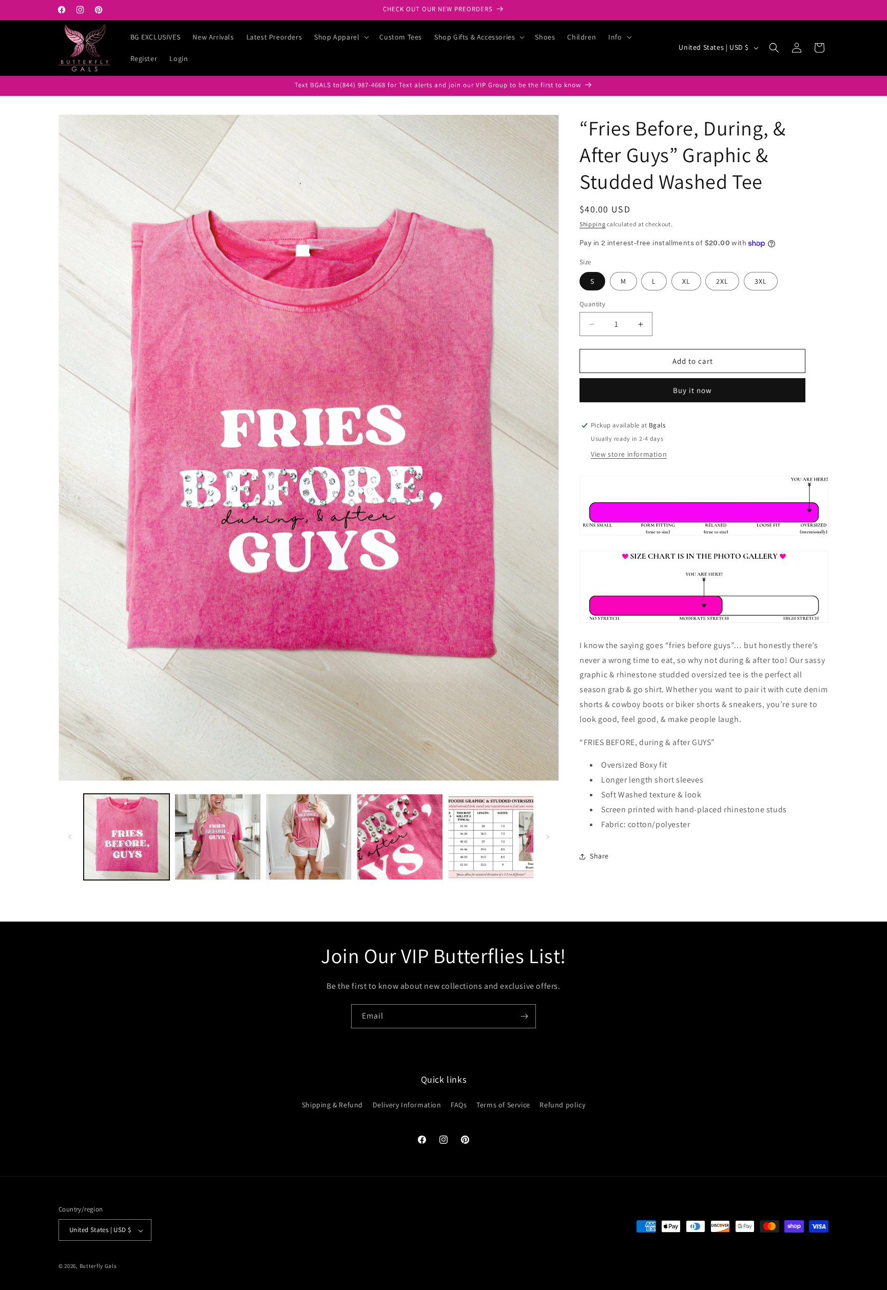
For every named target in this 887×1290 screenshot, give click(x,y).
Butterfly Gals (98, 1266)
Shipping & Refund (332, 1104)
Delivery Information (407, 1104)
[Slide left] (70, 837)
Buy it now (692, 390)
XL (686, 281)
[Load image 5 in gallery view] (491, 836)
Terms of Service (503, 1104)
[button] (340, 37)
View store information (629, 454)
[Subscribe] (524, 1016)
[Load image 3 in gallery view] (309, 836)
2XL (722, 281)
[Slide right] (547, 837)
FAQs (459, 1104)
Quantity (592, 304)
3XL (761, 281)
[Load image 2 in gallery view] (217, 836)
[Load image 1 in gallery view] (126, 836)
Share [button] (599, 856)
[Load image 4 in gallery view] (399, 836)
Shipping (593, 224)
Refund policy (562, 1104)
